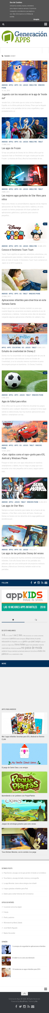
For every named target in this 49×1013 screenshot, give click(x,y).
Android (5, 85)
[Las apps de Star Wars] (24, 488)
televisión (27, 651)
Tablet (40, 142)
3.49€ (23, 635)
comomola (40, 635)
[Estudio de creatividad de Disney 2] (24, 333)
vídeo (21, 654)
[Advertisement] (24, 686)
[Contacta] (46, 582)
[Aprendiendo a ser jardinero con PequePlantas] (24, 782)
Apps (16, 85)
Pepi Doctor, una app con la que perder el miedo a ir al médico (25, 873)
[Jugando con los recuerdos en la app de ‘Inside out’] (24, 71)
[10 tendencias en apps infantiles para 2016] (6, 972)
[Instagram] (38, 582)
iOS (20, 85)
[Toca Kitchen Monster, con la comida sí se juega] (24, 838)
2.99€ (19, 635)
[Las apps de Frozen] (24, 128)
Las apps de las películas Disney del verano (23, 553)
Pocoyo (10, 651)
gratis (25, 641)
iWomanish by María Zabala (13, 923)
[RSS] (42, 582)
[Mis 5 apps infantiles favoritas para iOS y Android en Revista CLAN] (24, 723)
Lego (9, 645)
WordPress (24, 1001)
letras (12, 645)
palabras (4, 651)
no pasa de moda (31, 648)
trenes (10, 654)
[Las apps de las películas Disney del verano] (24, 535)
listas (22, 644)
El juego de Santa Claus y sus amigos (15, 767)
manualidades (33, 645)
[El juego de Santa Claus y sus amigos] (24, 754)
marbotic (41, 645)
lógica (27, 645)
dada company (20, 639)
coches (36, 635)
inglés (29, 641)
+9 (5, 635)
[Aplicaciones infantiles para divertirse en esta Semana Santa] (24, 280)
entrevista (19, 641)
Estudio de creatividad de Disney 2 (18, 351)
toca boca (34, 651)
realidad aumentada (18, 651)
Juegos (25, 85)
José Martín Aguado (10, 928)
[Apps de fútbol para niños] (24, 381)
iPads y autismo (9, 917)
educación (5, 641)
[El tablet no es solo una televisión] (6, 961)
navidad (18, 648)
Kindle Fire (33, 85)
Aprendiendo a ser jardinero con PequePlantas (18, 796)
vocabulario (15, 654)
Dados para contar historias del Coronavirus (19, 894)
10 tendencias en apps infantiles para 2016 (26, 969)
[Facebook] (31, 582)
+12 (8, 635)
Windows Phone (34, 294)
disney (32, 639)
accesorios (28, 635)
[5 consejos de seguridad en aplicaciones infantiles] (6, 949)
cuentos (12, 638)
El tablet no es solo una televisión (23, 958)
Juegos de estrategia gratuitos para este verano (19, 824)
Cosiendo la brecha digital (13, 907)
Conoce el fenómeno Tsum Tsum (17, 249)
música (13, 648)
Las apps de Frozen (11, 148)
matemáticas (6, 648)
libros (17, 644)
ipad (33, 641)
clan (33, 635)
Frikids (6, 912)
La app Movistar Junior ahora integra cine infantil (20, 883)
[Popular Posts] (13, 620)
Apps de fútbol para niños (14, 401)
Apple (11, 85)
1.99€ (14, 635)
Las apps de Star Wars (13, 505)
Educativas (16, 347)
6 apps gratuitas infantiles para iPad (16, 889)
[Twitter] (35, 582)
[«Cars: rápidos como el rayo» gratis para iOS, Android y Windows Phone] (24, 431)
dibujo (28, 639)
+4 (3, 635)
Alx (36, 1001)
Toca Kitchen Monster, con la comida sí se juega (19, 852)
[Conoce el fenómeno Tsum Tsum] (24, 232)
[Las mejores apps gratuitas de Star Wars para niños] (24, 175)
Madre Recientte (9, 933)
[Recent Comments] (35, 620)
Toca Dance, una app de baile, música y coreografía (21, 878)
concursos (5, 639)
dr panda (38, 639)
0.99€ (10, 635)
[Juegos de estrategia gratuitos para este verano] (24, 810)
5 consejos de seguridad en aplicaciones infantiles (28, 946)
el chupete (13, 642)
